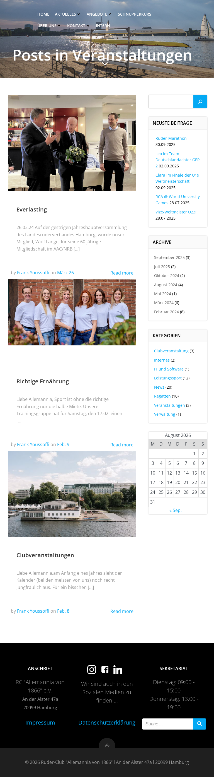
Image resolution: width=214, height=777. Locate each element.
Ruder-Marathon (171, 138)
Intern (103, 25)
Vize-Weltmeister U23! (175, 212)
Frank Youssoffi (33, 273)
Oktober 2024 (166, 275)
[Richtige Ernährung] (72, 312)
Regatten (162, 396)
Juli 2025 (162, 266)
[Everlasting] (72, 142)
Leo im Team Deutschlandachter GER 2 (177, 160)
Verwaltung (164, 414)
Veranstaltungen (169, 405)
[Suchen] (200, 101)
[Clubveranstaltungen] (72, 493)
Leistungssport (168, 378)
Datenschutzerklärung (106, 722)
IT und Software (169, 369)
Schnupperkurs (134, 14)
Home (43, 14)
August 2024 (165, 284)
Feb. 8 (63, 611)
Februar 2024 (166, 311)
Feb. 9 (63, 444)
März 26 (65, 273)
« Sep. (175, 510)
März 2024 (164, 302)
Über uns (47, 25)
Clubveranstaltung (171, 350)
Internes (162, 360)
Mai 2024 (162, 293)
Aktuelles (65, 14)
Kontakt (76, 25)
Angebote (97, 14)
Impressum (40, 722)
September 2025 (169, 257)
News (159, 387)
